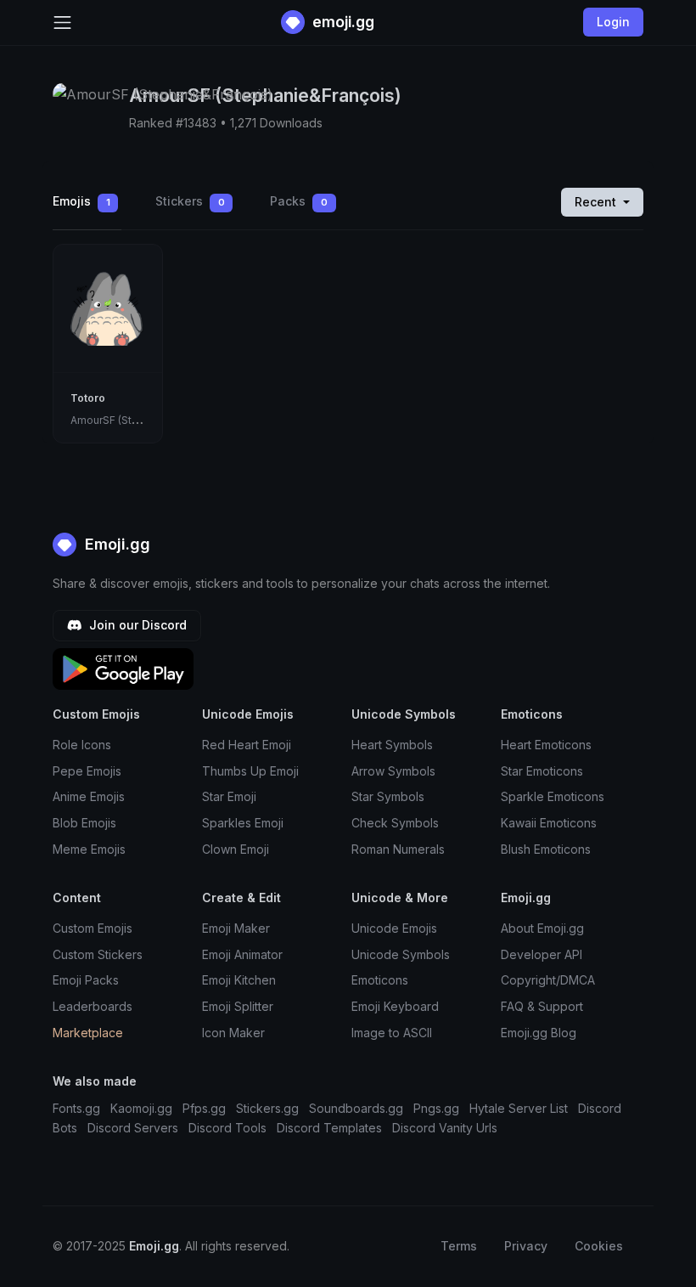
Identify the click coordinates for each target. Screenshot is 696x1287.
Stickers (190, 201)
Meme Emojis (89, 849)
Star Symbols (387, 796)
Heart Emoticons (546, 744)
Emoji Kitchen (239, 980)
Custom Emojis (92, 928)
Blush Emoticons (546, 849)
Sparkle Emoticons (552, 796)
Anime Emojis (89, 796)
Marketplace (88, 1032)
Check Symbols (395, 823)
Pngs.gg (436, 1108)
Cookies (599, 1246)
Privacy (525, 1246)
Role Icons (82, 744)
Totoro (87, 398)
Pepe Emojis (87, 771)
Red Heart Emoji (246, 744)
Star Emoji (229, 796)
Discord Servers (132, 1127)
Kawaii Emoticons (549, 823)
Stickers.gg (267, 1108)
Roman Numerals (398, 849)
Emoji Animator (242, 954)
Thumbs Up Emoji (250, 771)
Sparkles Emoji (242, 823)
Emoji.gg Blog (538, 1032)
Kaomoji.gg (141, 1108)
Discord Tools (227, 1127)
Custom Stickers (98, 954)
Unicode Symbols (400, 954)
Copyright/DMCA (548, 980)
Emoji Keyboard (395, 1006)
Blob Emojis (84, 823)
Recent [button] (597, 202)
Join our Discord (136, 625)
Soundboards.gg (356, 1108)
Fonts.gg (76, 1108)
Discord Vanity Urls (444, 1127)
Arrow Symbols (393, 771)
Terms (459, 1246)
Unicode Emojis (394, 928)
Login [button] (613, 21)
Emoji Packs (86, 980)
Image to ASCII (391, 1032)
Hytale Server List (518, 1108)
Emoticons (379, 980)
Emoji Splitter (237, 1006)
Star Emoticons (542, 771)
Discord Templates (329, 1127)
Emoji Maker (236, 928)
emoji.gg (341, 22)
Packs (299, 201)
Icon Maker (233, 1032)
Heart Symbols (392, 744)
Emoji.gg (115, 544)
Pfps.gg (204, 1108)
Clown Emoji (235, 849)
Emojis (81, 201)
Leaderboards (92, 1006)
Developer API (541, 954)
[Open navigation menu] (62, 22)
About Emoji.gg (542, 928)
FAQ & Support (542, 1006)
